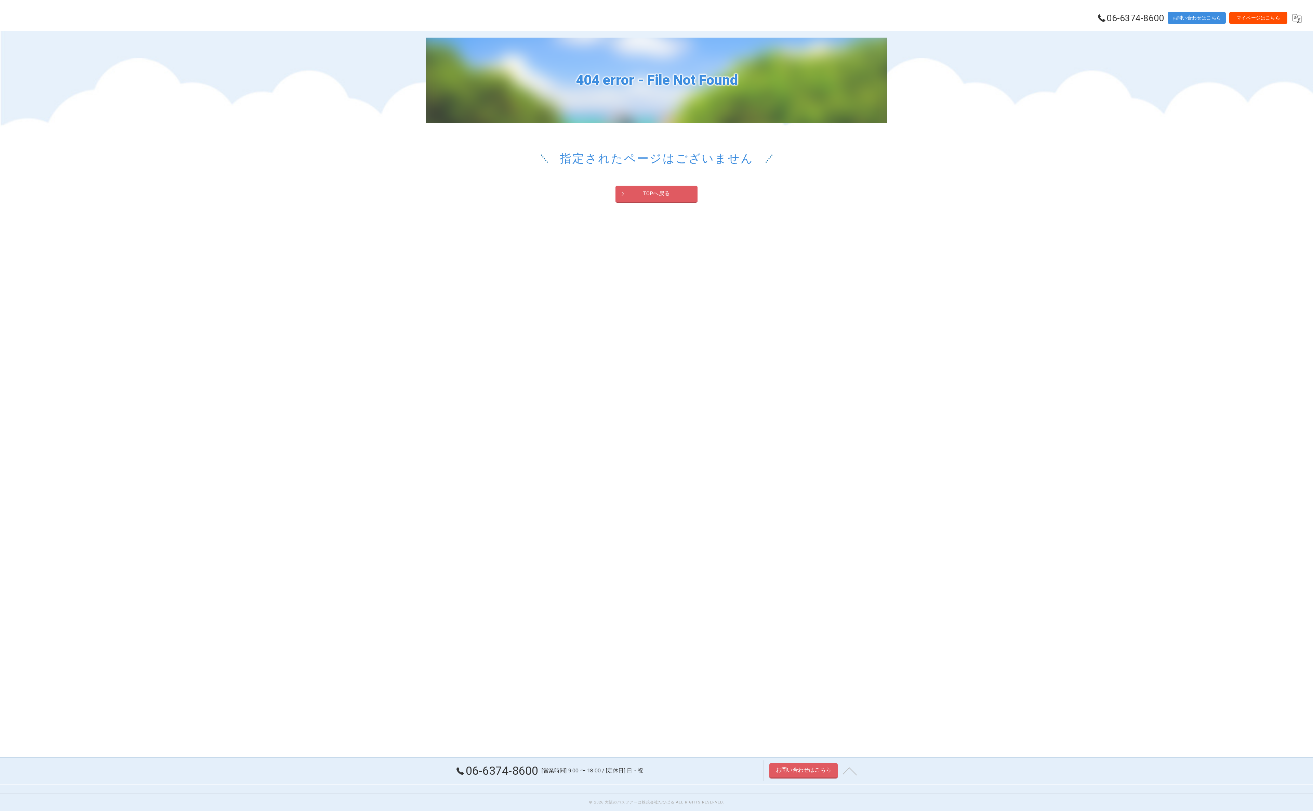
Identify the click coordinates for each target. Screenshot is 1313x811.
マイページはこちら (1258, 18)
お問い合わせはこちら (1196, 18)
